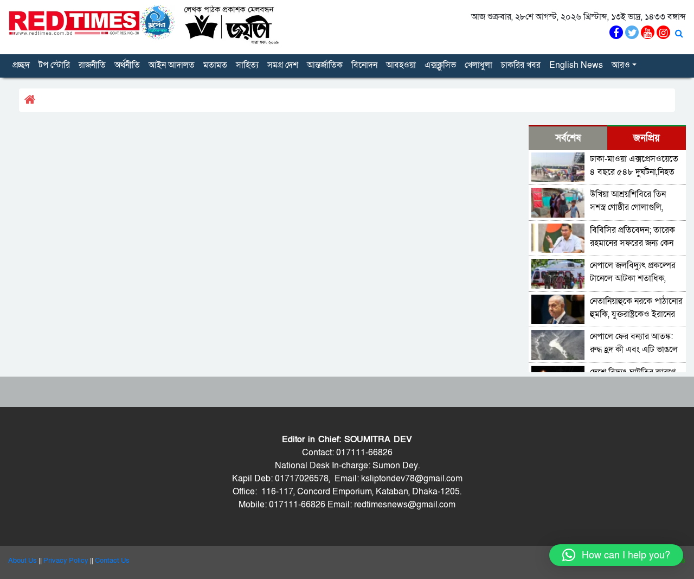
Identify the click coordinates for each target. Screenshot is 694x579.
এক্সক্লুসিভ (440, 65)
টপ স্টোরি (54, 65)
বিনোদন (364, 65)
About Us (22, 560)
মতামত (215, 65)
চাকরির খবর (521, 65)
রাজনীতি (92, 65)
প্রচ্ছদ (21, 65)
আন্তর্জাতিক (325, 65)
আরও (621, 65)
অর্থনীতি (127, 65)
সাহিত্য (247, 65)
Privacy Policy (65, 560)
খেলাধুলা (478, 65)
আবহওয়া (401, 65)
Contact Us (112, 560)
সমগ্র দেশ (282, 65)
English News (576, 65)
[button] (616, 555)
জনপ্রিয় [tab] (646, 138)
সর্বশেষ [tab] (568, 138)
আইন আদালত (172, 65)
